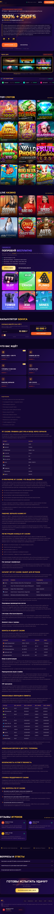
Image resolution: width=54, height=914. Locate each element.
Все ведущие (49, 193)
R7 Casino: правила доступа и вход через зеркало (13, 399)
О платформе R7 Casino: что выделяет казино (13, 402)
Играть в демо (8, 268)
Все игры (50, 97)
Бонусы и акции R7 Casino (8, 412)
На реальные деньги (25, 268)
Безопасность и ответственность (10, 419)
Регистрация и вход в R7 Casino (10, 407)
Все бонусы (24, 45)
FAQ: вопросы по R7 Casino (8, 424)
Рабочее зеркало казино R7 (9, 404)
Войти (40, 2)
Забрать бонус (8, 45)
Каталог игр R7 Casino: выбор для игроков (12, 409)
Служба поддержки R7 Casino (9, 422)
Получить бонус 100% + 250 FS (27, 890)
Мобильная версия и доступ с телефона (11, 417)
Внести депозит (41, 333)
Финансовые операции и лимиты (10, 414)
